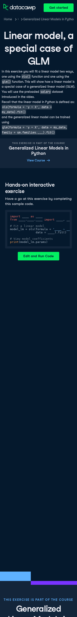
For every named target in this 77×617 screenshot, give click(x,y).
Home (8, 19)
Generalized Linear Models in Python (49, 19)
